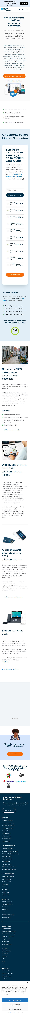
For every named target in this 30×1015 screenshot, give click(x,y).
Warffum (5, 662)
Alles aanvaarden (15, 1000)
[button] (27, 982)
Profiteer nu (24, 3)
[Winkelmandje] (23, 9)
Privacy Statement (18, 1012)
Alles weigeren (15, 1004)
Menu (26, 9)
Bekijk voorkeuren (15, 1009)
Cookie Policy (9, 1012)
